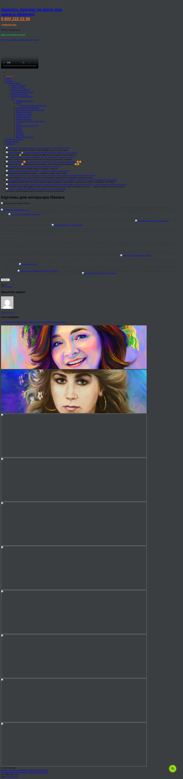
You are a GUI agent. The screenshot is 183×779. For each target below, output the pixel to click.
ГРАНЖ (19, 130)
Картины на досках (24, 114)
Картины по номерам (20, 90)
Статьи (9, 287)
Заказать (5, 280)
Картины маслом (23, 117)
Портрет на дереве (24, 112)
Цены (8, 79)
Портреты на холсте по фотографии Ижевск (21, 322)
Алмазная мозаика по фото (22, 92)
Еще (13, 99)
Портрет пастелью (23, 119)
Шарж (18, 103)
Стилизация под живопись (27, 108)
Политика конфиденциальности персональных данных (24, 772)
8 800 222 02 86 (15, 18)
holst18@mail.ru (11, 777)
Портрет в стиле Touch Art (27, 126)
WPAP (18, 128)
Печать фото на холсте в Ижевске (30, 110)
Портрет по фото (13, 83)
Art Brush (20, 135)
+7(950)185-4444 (8, 25)
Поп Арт (19, 132)
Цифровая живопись (24, 101)
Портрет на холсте (19, 85)
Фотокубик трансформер (21, 97)
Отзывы (9, 81)
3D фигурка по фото (14, 139)
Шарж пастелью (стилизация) (33, 105)
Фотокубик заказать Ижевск (54, 322)
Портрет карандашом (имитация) (30, 121)
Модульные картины (25, 137)
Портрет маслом (18, 88)
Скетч (18, 123)
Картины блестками (19, 94)
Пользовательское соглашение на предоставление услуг (24, 770)
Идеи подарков (12, 141)
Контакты (10, 144)
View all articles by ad (7, 312)
